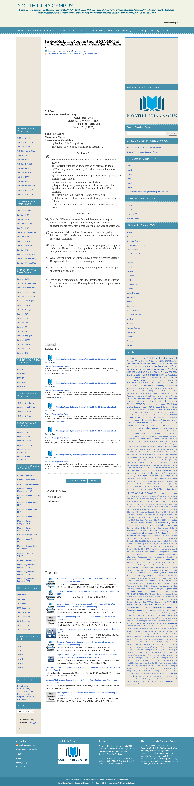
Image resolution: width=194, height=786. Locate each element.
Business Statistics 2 (147, 425)
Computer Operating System (160, 444)
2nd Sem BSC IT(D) (169, 372)
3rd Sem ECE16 (23, 349)
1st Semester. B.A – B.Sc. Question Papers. (144, 148)
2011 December (23, 617)
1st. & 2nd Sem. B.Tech (26, 151)
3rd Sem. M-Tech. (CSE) (26, 292)
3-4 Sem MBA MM (54, 54)
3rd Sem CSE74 (23, 340)
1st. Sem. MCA (23, 177)
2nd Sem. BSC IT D (24, 241)
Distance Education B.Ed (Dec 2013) (164, 486)
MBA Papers (146, 570)
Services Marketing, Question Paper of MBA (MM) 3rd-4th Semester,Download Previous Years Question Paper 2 (83, 44)
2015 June (21, 603)
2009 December (23, 612)
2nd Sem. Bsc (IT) (24, 224)
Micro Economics (151, 581)
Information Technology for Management (145, 557)
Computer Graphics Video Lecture (152, 439)
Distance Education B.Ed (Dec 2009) (139, 484)
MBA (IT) (20, 378)
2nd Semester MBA (153, 375)
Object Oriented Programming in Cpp (160, 586)
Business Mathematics (137, 423)
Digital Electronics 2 (163, 479)
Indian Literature (133, 293)
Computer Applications (158, 436)
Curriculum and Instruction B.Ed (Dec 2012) (161, 460)
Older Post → (94, 480)
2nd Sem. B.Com (24, 211)
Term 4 (20, 659)
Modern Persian (133, 319)
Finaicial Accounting (159, 530)
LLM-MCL (131, 205)
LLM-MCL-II (131, 210)
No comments (91, 54)
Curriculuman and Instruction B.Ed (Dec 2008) (155, 465)
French (129, 267)
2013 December (23, 625)
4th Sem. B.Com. (24, 416)
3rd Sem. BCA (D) (24, 309)
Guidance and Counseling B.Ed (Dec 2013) (162, 541)
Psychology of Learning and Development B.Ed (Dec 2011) (157, 621)
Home (20, 30)
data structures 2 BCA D (152, 681)
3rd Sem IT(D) (23, 353)
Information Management (166, 554)
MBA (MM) (21, 382)
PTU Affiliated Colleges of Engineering (151, 599)
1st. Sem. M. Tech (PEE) (26, 190)
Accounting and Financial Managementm (152, 388)
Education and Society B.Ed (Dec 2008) (152, 499)
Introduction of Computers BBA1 (162, 559)
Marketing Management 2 (147, 575)
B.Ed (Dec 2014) (154, 401)
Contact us (20, 766)
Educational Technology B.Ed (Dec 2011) (141, 517)
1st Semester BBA (164, 361)
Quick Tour (64, 30)
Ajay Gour (95, 783)
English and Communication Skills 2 (162, 528)
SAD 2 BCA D (155, 629)
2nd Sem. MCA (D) (24, 245)
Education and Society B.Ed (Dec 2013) (162, 504)
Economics (131, 258)
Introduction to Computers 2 (138, 562)
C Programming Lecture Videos (158, 428)
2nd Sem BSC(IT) (134, 375)
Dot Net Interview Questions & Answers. (152, 491)
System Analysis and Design (159, 634)
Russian (130, 341)
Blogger (33, 722)
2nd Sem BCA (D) (153, 372)
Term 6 (20, 668)
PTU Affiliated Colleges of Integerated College (161, 594)
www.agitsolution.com (120, 780)
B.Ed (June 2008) (169, 401)
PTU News (21, 699)
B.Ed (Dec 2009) (148, 399)
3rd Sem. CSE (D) (24, 344)
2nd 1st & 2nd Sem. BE (26, 232)
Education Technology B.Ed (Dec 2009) (146, 496)
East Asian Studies (134, 254)
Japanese (131, 306)
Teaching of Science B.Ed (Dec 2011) (147, 660)
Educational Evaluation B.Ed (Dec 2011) (146, 509)
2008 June (21, 595)
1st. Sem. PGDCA (24, 168)
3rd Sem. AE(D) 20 (24, 336)
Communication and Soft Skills (164, 433)
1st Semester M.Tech (144, 366)
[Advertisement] (83, 84)
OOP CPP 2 (158, 583)
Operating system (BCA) (156, 589)
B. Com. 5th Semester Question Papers (142, 152)
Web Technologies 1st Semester (161, 676)
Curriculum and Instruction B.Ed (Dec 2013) (142, 462)
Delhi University (97, 30)
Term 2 (20, 650)
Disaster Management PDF (28, 480)
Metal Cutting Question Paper (161, 578)
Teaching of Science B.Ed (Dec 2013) (147, 663)
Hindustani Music (134, 284)
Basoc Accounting (133, 415)
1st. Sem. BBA (23, 160)
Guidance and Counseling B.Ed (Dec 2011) (148, 538)
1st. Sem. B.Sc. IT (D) (25, 142)
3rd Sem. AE (22, 331)
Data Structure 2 (156, 468)
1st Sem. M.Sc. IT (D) (25, 194)
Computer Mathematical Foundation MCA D (161, 441)
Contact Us (50, 30)
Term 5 (20, 663)
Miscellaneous (133, 218)
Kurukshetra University (119, 30)
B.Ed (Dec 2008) (134, 399)
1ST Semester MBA (157, 358)
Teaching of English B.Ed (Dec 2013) (156, 650)
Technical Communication (168, 671)
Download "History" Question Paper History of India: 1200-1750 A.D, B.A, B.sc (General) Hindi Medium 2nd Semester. (116, 761)
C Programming (167, 425)
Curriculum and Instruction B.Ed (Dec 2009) (151, 457)
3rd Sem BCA (22, 314)
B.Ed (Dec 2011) (161, 399)
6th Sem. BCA (22, 432)
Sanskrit (130, 345)
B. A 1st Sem (79, 30)
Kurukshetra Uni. (24, 694)
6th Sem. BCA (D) (24, 441)
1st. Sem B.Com (23, 147)
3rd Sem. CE (22, 327)
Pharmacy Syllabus (170, 605)
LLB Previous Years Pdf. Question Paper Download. (147, 192)
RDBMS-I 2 (148, 626)
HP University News (153, 549)
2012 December (23, 621)
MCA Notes (155, 570)
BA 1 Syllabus (161, 404)
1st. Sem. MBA (23, 181)
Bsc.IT (165, 415)
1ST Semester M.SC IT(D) (137, 358)
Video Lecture (142, 676)
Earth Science (132, 250)
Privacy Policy (34, 30)
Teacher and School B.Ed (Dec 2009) (155, 639)
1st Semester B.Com (146, 361)
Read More (65, 373)
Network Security (146, 583)
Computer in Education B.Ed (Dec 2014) (153, 455)
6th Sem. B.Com (23, 437)
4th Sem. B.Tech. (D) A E (27, 407)
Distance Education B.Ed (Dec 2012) (139, 486)
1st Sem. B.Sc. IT (24, 138)
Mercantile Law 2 (143, 578)
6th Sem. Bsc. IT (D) (25, 445)
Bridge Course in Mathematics (151, 415)
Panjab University (150, 30)
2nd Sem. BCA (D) (24, 237)
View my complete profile (26, 749)
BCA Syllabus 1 (155, 407)
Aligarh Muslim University (155, 396)
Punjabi (130, 337)
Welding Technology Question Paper (149, 679)
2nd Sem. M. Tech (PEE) (26, 263)
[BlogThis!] (48, 344)
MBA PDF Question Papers (28, 484)
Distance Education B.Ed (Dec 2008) (163, 481)
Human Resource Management (155, 552)
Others (165, 30)
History (130, 289)
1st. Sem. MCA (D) (24, 173)
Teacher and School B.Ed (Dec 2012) (155, 642)
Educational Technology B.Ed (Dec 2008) (162, 515)
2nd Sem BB (162, 369)
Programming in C (140, 613)
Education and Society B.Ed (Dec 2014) (140, 507)
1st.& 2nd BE (22, 155)
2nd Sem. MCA (23, 250)
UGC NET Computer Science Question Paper (144, 674)
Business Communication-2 (155, 417)
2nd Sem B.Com (149, 369)
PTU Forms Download (154, 602)
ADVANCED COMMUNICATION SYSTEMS (145, 383)
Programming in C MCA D (157, 613)
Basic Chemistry (165, 410)
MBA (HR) (21, 369)
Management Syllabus (156, 573)
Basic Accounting (151, 410)
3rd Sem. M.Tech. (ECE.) (26, 288)
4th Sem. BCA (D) (24, 412)
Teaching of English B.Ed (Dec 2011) (156, 647)
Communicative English (137, 436)
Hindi (129, 280)
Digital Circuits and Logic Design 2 (157, 476)
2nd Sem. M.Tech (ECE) (26, 258)
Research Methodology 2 (140, 629)
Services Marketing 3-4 (72, 54)
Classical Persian (134, 241)
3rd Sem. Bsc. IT (23, 323)
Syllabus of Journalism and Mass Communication (152, 631)
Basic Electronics (149, 412)
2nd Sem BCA (138, 372)
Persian (130, 323)
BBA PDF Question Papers (27, 560)
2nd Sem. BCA (23, 215)
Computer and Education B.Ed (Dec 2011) (142, 449)
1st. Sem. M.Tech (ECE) (26, 186)
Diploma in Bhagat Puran (27, 535)
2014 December (23, 630)
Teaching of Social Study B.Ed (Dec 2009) (145, 671)
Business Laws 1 (170, 420)
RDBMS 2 (140, 626)
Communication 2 (148, 431)
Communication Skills (167, 431)
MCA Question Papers (168, 570)
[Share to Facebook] (54, 344)
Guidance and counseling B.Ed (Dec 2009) (141, 544)
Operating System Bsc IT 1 (137, 589)
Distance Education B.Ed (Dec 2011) (164, 484)
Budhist (130, 236)
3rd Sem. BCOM (23, 305)
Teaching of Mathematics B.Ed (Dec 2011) (162, 652)
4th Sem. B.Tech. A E (25, 403)
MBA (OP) (21, 387)
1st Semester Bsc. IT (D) (154, 364)
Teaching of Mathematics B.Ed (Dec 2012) (141, 655)
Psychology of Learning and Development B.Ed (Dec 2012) (146, 623)
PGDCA (142, 594)
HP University (22, 686)
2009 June (21, 599)
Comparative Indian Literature (139, 245)
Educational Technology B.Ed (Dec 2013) (151, 520)
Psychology (131, 332)
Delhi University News (159, 473)
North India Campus (82, 51)
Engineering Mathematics (156, 523)
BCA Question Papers (138, 407)
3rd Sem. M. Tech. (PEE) (26, 283)
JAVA (117, 783)
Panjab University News (26, 697)
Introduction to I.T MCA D (158, 562)
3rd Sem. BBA (23, 318)
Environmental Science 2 (137, 531)
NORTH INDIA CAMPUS (45, 6)
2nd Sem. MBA (23, 219)
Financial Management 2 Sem (149, 533)
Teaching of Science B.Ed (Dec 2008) (147, 658)
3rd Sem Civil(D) (23, 279)
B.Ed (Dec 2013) (139, 401)
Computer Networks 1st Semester (138, 444)
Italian (129, 302)
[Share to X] (51, 344)
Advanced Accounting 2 (136, 396)
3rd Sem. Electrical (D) (26, 297)
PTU (136, 30)
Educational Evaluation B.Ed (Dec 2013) (154, 512)
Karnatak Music (133, 310)
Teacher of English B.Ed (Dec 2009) (155, 644)
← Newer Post (73, 480)
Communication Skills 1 (138, 433)
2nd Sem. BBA (23, 228)
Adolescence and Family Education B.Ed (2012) (159, 393)
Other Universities (164, 591)
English (130, 263)
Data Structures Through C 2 (139, 470)
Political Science (133, 328)
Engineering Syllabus (156, 525)
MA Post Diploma (134, 315)
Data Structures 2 (170, 468)
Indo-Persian (132, 297)
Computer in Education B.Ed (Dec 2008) (148, 452)
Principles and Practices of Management (144, 607)
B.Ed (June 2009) (134, 404)
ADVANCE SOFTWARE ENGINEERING (162, 380)
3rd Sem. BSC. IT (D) (25, 301)
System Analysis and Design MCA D (155, 637)
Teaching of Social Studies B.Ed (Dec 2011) (153, 666)
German (130, 271)
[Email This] (46, 344)
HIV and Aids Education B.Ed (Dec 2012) (150, 546)
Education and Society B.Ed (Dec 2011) (156, 501)
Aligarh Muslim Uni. (25, 691)
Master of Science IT (25, 516)
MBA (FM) (21, 374)
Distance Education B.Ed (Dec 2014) (139, 490)
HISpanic (130, 276)
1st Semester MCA (163, 366)
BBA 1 (169, 404)
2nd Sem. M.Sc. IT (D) (26, 254)
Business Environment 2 (152, 420)
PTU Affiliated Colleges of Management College (143, 597)
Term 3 (20, 655)
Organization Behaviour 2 (146, 591)
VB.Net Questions (107, 783)
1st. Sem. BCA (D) (24, 164)
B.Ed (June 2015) (148, 404)
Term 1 (20, 646)
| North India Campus (128, 783)
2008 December (23, 608)
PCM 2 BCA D (132, 594)
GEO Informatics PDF (25, 475)
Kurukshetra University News (152, 568)
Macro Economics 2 (136, 573)
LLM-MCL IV (132, 214)
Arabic (129, 232)
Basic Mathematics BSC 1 (166, 412)
